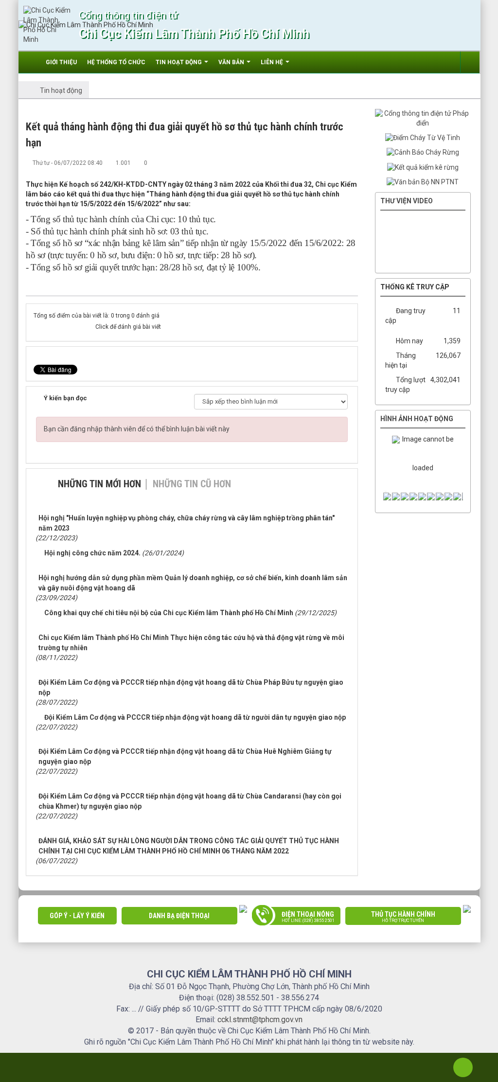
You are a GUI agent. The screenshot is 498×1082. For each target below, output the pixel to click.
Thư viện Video (406, 201)
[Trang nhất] (31, 62)
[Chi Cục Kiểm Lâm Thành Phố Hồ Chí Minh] (47, 25)
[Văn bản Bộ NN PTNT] (423, 182)
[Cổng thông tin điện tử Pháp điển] (423, 118)
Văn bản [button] (232, 62)
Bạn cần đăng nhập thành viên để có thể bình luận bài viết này (137, 429)
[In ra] (334, 162)
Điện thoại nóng (308, 916)
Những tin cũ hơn (192, 484)
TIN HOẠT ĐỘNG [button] (179, 62)
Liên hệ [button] (273, 62)
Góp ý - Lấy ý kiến (77, 916)
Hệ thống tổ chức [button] (116, 62)
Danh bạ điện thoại (179, 916)
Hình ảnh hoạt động (416, 419)
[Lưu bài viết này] (351, 162)
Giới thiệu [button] (61, 62)
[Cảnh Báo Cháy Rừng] (423, 152)
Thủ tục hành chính (403, 916)
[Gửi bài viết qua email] (318, 162)
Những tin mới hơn (99, 484)
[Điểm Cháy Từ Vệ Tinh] (422, 138)
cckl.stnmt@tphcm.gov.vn (259, 1019)
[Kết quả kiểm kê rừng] (423, 167)
